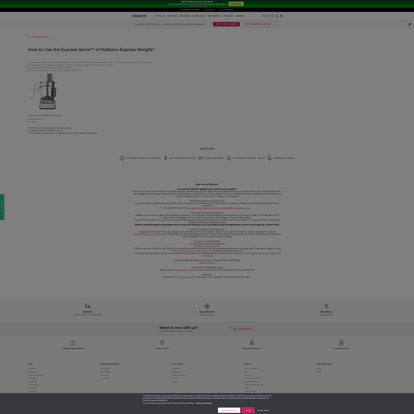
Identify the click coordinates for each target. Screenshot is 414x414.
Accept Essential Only (229, 410)
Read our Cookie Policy (204, 403)
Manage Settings (263, 410)
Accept (248, 410)
